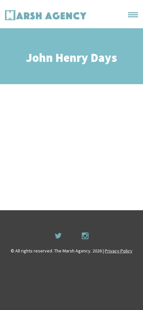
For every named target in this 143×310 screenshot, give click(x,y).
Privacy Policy (118, 251)
